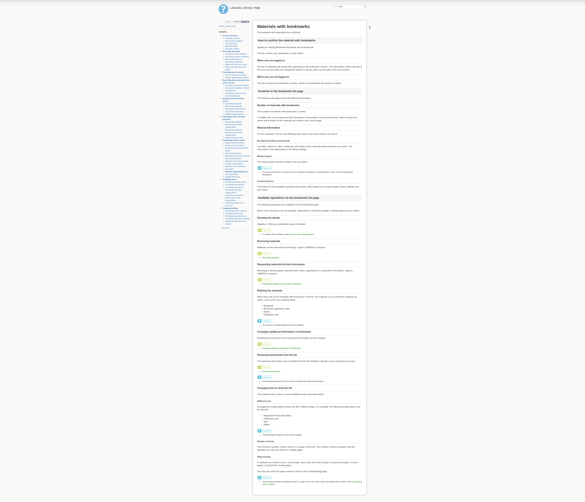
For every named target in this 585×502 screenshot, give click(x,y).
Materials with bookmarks (236, 172)
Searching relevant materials (237, 85)
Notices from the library (234, 143)
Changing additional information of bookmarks (281, 348)
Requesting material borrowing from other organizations (233, 124)
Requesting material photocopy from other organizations (234, 132)
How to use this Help (227, 26)
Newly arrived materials (235, 145)
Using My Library (232, 49)
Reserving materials (233, 106)
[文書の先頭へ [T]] (369, 27)
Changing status (229, 179)
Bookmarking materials (234, 114)
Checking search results (233, 72)
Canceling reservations (234, 185)
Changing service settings (236, 211)
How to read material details (236, 78)
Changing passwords (234, 213)
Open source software (234, 41)
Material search (231, 46)
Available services (232, 38)
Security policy (231, 44)
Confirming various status (233, 140)
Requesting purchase (234, 138)
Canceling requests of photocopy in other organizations (234, 197)
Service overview (230, 36)
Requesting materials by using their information (281, 284)
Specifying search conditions (237, 57)
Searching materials (231, 51)
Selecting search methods (236, 54)
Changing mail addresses (235, 216)
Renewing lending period (235, 182)
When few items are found (236, 64)
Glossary (226, 228)
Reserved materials (233, 153)
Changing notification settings (237, 219)
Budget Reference (232, 177)
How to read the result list (235, 75)
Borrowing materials (233, 104)
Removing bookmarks (271, 371)
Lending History (231, 174)
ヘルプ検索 (364, 6)
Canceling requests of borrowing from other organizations (234, 190)
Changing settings (230, 208)
